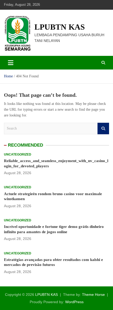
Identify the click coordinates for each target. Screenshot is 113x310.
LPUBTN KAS (59, 27)
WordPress (74, 302)
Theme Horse (93, 294)
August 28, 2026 (17, 173)
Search (103, 128)
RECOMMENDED (25, 145)
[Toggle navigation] (10, 63)
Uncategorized (17, 154)
